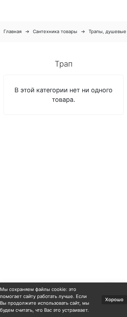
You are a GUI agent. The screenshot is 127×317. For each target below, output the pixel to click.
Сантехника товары (55, 31)
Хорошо (114, 299)
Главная (13, 31)
